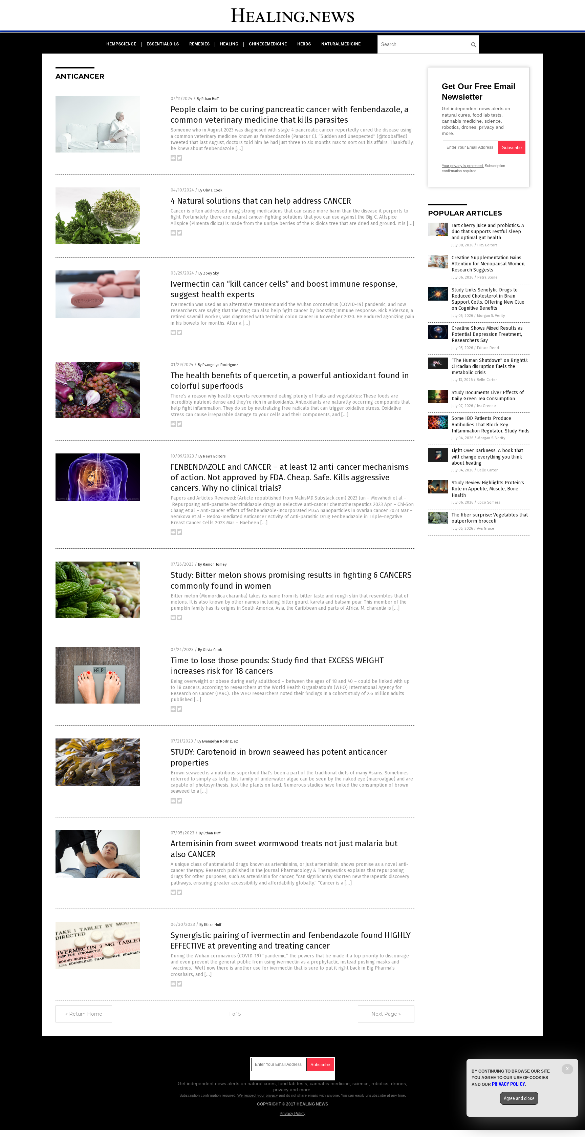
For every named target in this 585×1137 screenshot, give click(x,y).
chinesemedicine (268, 44)
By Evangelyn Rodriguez (218, 365)
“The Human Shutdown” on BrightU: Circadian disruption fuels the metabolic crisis (490, 366)
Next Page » (386, 1014)
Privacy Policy (292, 1113)
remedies (199, 44)
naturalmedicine (341, 44)
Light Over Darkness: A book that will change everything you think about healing (487, 457)
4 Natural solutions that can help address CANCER (261, 201)
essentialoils (163, 44)
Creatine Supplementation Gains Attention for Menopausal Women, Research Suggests (488, 264)
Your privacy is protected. (463, 166)
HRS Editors (487, 245)
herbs (304, 44)
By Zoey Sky (208, 273)
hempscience (121, 44)
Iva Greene (486, 406)
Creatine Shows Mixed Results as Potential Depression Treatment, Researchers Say (487, 334)
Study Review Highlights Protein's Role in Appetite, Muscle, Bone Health (488, 489)
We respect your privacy (257, 1095)
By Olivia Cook (210, 190)
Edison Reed (488, 348)
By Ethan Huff (207, 99)
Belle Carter (487, 380)
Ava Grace (485, 528)
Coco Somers (488, 502)
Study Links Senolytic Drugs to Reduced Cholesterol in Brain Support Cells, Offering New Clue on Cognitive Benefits (488, 299)
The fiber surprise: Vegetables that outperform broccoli (490, 518)
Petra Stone (487, 277)
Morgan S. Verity (491, 315)
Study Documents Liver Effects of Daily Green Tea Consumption (488, 396)
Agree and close (519, 1098)
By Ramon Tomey (212, 564)
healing (229, 44)
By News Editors (211, 456)
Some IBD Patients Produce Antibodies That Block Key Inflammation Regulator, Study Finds (490, 424)
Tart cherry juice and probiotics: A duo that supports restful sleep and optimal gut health (488, 232)
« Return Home (83, 1014)
